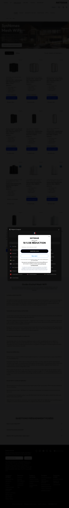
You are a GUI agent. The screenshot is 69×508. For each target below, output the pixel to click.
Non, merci (34, 256)
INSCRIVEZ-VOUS (34, 251)
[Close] (50, 236)
